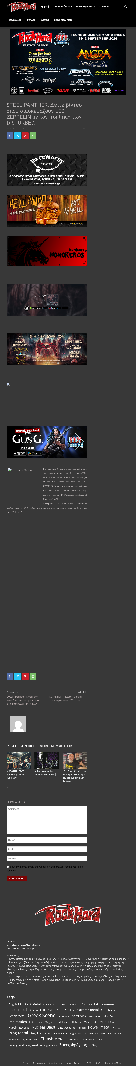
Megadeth (50, 1022)
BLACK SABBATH (51, 1004)
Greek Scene (42, 1015)
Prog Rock (36, 1033)
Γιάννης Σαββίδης (48, 1045)
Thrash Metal (52, 1039)
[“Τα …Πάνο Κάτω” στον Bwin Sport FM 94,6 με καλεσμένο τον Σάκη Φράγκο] (75, 760)
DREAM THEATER (52, 1010)
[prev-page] (9, 788)
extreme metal (88, 1009)
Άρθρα (45, 19)
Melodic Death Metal (70, 1022)
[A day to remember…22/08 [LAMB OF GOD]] (46, 760)
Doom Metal (35, 1010)
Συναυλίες (15, 19)
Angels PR (15, 1004)
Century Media (91, 1004)
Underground (72, 1039)
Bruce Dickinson (70, 1004)
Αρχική (44, 6)
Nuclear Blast (43, 1027)
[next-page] (14, 788)
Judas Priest (35, 1022)
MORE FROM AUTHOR (56, 746)
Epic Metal (69, 1010)
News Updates (84, 6)
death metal (18, 1009)
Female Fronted (108, 1010)
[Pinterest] (25, 135)
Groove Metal (63, 1016)
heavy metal (94, 1016)
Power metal (99, 1027)
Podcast (82, 1027)
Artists (102, 6)
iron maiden (18, 1021)
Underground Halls (91, 1039)
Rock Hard (93, 1033)
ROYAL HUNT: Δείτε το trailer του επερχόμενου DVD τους (65, 698)
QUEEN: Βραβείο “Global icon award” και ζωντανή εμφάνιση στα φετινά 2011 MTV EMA (23, 700)
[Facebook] (10, 135)
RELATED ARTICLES (21, 746)
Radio (47, 1033)
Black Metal (32, 1004)
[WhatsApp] (33, 135)
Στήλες (31, 19)
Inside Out (108, 1016)
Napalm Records (19, 1027)
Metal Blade (90, 1022)
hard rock (79, 1016)
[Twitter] (17, 135)
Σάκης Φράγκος (73, 1045)
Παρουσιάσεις (62, 6)
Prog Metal (18, 1033)
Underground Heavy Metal (23, 1045)
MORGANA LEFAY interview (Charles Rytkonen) (15, 774)
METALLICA (107, 1022)
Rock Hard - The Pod (111, 1033)
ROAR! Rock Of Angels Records (70, 1033)
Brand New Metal (63, 19)
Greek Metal (17, 1016)
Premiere (116, 1028)
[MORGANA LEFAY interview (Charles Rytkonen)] (19, 760)
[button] (125, 6)
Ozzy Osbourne (66, 1027)
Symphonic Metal (31, 1039)
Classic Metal (108, 1004)
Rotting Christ (14, 1039)
